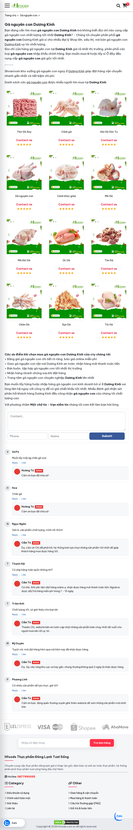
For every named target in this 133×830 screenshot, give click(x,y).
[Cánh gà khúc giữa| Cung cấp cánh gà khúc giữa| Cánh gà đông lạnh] (66, 172)
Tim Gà (109, 260)
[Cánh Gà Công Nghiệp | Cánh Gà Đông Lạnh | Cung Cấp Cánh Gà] (66, 108)
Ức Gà (66, 260)
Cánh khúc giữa (66, 196)
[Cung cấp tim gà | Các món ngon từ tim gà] (108, 237)
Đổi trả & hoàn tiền (81, 808)
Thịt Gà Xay (24, 131)
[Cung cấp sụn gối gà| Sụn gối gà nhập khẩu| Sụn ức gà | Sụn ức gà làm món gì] (66, 301)
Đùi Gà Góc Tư (109, 131)
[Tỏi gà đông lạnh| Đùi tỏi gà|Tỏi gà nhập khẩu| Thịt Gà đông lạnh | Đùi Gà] (108, 301)
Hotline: (21, 776)
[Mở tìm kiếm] (118, 5)
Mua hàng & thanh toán (83, 798)
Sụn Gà (66, 324)
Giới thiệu (12, 803)
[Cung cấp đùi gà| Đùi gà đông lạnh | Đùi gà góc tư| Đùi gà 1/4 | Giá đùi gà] (108, 108)
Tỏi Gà (109, 324)
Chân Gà (24, 324)
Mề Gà (109, 196)
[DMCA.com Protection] (66, 822)
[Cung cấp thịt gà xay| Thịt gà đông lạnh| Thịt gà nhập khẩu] (24, 108)
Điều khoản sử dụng (18, 792)
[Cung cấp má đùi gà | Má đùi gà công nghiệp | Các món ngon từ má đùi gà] (24, 237)
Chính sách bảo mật (18, 798)
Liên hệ (11, 808)
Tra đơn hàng (101, 742)
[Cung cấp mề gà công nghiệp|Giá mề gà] (108, 172)
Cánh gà (66, 131)
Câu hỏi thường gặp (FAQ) (85, 803)
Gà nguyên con (24, 196)
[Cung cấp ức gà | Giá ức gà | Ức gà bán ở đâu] (66, 237)
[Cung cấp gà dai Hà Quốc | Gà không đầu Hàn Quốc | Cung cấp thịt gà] (24, 172)
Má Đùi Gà (24, 260)
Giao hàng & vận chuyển (84, 792)
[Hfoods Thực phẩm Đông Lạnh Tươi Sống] (22, 5)
